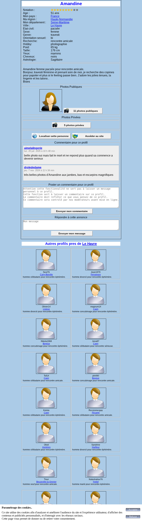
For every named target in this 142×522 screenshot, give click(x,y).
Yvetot (96, 482)
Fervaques (96, 274)
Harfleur (96, 447)
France (55, 16)
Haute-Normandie (62, 19)
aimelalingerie (33, 148)
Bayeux (46, 343)
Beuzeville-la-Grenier (46, 482)
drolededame (32, 167)
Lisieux (46, 309)
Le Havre (56, 25)
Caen (95, 309)
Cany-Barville (46, 274)
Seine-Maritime (60, 22)
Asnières (46, 447)
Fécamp (96, 412)
